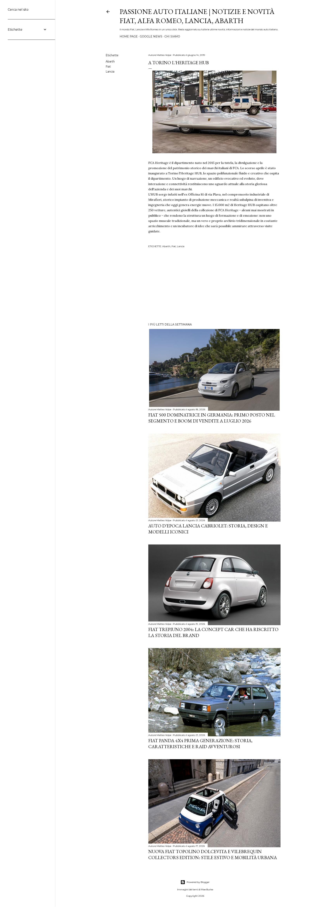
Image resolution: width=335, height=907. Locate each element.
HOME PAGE (129, 36)
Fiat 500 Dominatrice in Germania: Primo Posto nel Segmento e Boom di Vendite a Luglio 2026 (211, 418)
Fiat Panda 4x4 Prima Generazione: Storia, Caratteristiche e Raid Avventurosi (200, 743)
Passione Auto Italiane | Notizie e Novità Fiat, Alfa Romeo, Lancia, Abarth (197, 16)
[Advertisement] (214, 286)
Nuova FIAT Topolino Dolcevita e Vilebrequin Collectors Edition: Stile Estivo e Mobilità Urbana (212, 854)
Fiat (108, 66)
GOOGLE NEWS (151, 36)
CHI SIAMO (172, 36)
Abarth (110, 61)
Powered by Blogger (198, 882)
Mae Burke (207, 889)
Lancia (110, 71)
